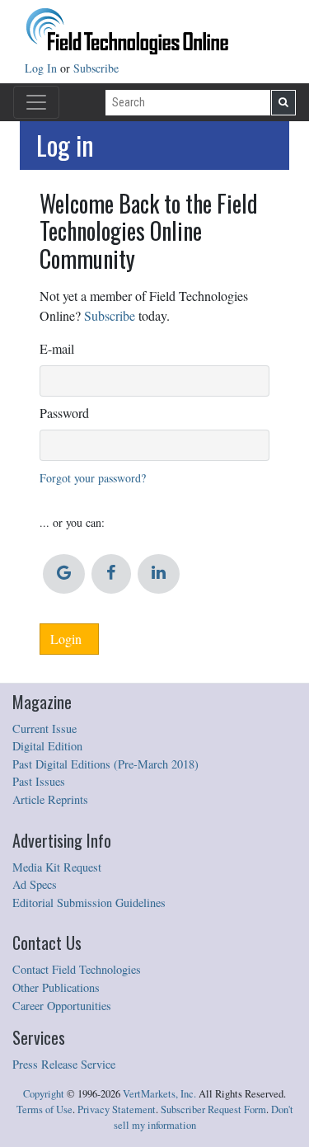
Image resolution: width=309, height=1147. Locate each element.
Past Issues (38, 781)
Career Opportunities (61, 1005)
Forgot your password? (93, 478)
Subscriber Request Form (213, 1109)
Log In (42, 68)
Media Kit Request (56, 867)
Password (64, 412)
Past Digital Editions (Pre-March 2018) (105, 764)
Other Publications (56, 987)
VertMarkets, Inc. (159, 1094)
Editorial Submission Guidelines (89, 902)
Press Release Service (63, 1064)
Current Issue (44, 728)
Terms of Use (44, 1109)
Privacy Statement (116, 1109)
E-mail (57, 348)
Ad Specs (34, 884)
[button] (64, 574)
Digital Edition (47, 746)
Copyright (43, 1094)
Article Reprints (50, 799)
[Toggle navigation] (36, 102)
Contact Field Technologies (76, 969)
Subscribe (96, 68)
